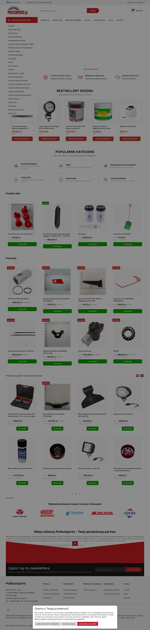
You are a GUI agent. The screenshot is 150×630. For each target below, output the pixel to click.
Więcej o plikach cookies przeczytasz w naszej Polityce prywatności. (60, 619)
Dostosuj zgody (69, 624)
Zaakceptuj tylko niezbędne (47, 624)
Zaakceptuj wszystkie (88, 624)
